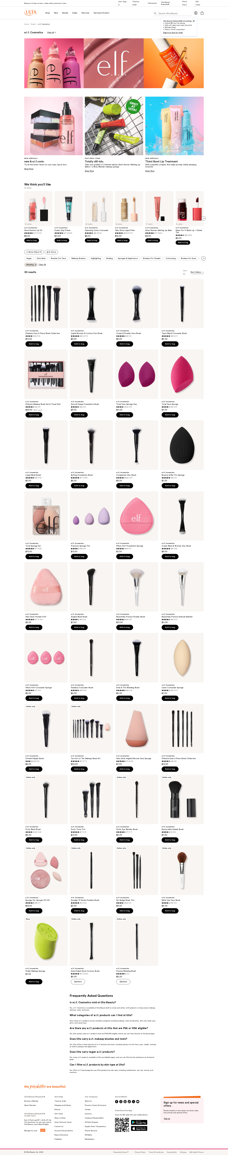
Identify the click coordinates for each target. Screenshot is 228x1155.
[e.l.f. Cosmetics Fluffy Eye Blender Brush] (136, 805)
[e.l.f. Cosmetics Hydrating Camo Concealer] (99, 214)
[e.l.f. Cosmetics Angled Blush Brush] (91, 593)
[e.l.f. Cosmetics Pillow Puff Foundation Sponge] (136, 522)
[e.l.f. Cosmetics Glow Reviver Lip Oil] (38, 214)
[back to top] (220, 1147)
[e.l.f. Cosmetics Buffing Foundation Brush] (91, 451)
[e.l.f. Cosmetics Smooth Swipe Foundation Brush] (91, 380)
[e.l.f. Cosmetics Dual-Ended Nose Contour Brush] (91, 947)
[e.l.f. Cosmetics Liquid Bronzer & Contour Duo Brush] (91, 309)
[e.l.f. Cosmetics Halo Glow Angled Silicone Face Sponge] (136, 734)
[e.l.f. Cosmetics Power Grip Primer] (68, 214)
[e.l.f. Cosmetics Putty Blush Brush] (45, 805)
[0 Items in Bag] (202, 13)
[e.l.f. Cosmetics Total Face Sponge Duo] (136, 380)
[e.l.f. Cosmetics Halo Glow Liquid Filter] (129, 214)
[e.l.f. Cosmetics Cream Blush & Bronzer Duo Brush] (182, 522)
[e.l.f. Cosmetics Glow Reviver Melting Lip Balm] (159, 214)
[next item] (204, 218)
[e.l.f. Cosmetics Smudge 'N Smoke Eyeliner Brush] (91, 876)
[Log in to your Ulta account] (195, 12)
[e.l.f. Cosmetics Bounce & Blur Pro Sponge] (182, 451)
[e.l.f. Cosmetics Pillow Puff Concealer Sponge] (45, 664)
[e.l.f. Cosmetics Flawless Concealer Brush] (91, 664)
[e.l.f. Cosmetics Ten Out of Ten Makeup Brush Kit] (91, 734)
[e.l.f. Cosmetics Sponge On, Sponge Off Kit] (45, 876)
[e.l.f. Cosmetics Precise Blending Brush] (136, 947)
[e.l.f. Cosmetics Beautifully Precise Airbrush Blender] (182, 593)
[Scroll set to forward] (204, 258)
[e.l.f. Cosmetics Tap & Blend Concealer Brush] (182, 309)
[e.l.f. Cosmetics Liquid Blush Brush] (45, 451)
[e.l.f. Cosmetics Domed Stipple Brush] (45, 734)
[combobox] (197, 272)
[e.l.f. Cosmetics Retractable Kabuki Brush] (182, 805)
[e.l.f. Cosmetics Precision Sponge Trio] (91, 522)
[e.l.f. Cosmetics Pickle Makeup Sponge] (45, 945)
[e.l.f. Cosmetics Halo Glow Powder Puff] (45, 593)
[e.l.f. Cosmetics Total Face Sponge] (182, 380)
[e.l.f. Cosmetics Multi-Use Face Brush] (182, 876)
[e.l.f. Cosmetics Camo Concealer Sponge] (182, 664)
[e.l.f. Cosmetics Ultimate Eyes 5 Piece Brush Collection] (182, 734)
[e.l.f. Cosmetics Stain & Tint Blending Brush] (136, 664)
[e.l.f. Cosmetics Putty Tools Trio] (91, 805)
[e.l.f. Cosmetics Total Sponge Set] (45, 522)
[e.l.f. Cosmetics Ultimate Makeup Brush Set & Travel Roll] (45, 380)
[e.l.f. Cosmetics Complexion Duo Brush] (136, 451)
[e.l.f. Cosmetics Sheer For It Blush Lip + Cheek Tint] (190, 215)
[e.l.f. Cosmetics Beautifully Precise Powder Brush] (136, 593)
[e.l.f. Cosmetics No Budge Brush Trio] (136, 876)
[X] (194, 21)
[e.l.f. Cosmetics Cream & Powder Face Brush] (136, 309)
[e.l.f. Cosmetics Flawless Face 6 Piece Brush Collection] (45, 309)
